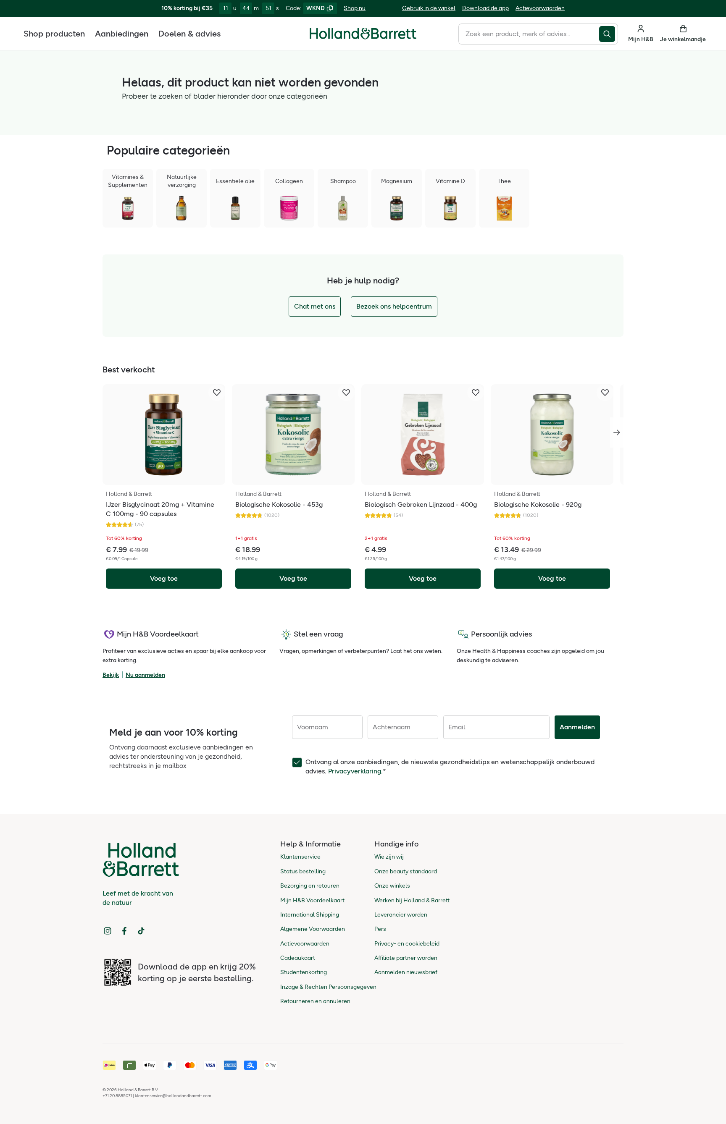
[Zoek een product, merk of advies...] (608, 34)
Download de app (485, 8)
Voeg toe (164, 578)
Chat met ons (314, 306)
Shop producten (54, 34)
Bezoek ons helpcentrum (394, 306)
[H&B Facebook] (124, 931)
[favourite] (216, 392)
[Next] (616, 432)
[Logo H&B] (363, 37)
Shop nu (355, 8)
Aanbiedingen (121, 34)
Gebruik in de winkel (428, 8)
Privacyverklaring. (355, 771)
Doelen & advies (189, 34)
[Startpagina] (363, 33)
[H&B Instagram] (108, 931)
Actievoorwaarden (540, 8)
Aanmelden (577, 727)
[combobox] (528, 34)
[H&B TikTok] (141, 931)
